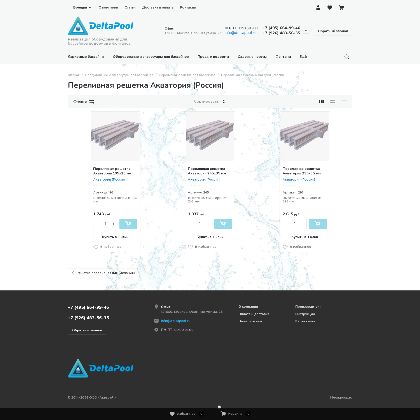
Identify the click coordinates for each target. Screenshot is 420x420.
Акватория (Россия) (109, 179)
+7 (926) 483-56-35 (281, 33)
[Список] (332, 101)
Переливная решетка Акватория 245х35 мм (207, 171)
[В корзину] (128, 224)
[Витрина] (321, 101)
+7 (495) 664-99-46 (281, 28)
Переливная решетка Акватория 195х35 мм (112, 171)
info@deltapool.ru (241, 33)
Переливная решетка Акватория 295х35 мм (302, 171)
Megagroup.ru (341, 397)
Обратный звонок (333, 31)
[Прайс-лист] (344, 101)
